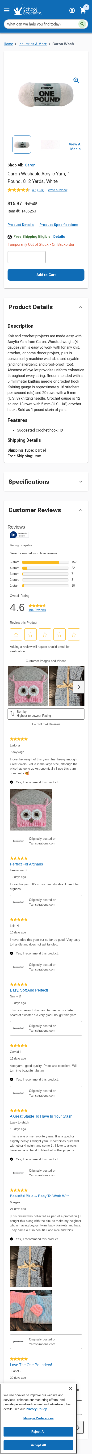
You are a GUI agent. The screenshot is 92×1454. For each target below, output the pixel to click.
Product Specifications (58, 225)
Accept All (38, 1445)
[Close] (70, 1388)
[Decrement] (12, 257)
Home (8, 44)
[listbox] (36, 153)
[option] (22, 153)
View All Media (75, 146)
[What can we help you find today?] (82, 24)
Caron (30, 165)
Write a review (57, 190)
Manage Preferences (38, 1418)
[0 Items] (83, 10)
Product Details (21, 225)
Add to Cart (46, 275)
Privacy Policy (36, 1409)
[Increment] (41, 257)
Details (59, 236)
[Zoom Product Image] (76, 81)
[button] (72, 10)
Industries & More (33, 44)
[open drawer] (6, 10)
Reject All (38, 1431)
